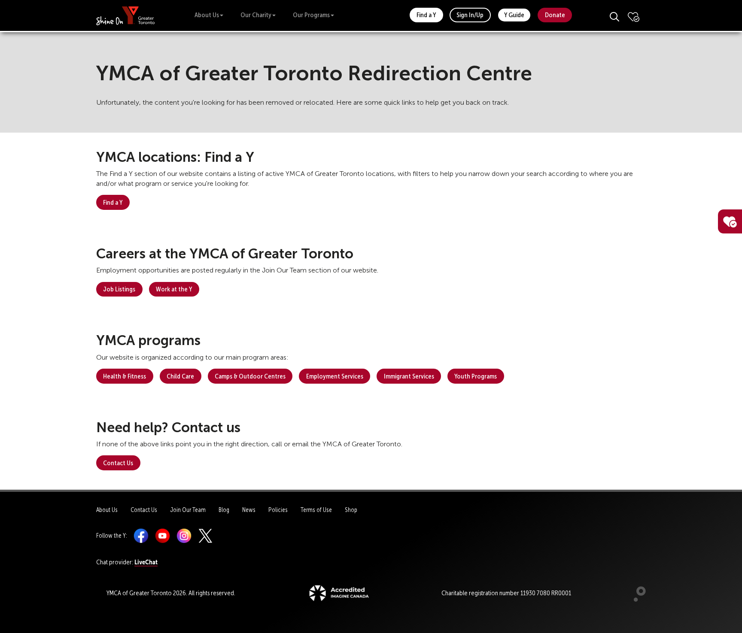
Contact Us (144, 509)
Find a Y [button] (112, 202)
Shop (351, 509)
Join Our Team (188, 509)
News (248, 509)
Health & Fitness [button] (124, 376)
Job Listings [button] (119, 289)
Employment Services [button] (334, 376)
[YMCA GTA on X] (205, 535)
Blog (224, 509)
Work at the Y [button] (174, 289)
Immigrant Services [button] (409, 376)
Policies (278, 509)
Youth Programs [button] (475, 376)
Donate (555, 14)
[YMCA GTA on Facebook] (141, 535)
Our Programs (311, 14)
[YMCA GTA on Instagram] (184, 535)
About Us (207, 14)
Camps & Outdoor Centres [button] (250, 376)
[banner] (125, 15)
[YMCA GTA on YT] (162, 535)
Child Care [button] (180, 376)
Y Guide (514, 14)
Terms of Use (316, 509)
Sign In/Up (470, 14)
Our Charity (255, 14)
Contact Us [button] (118, 462)
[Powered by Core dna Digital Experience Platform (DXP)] (636, 599)
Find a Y (426, 14)
